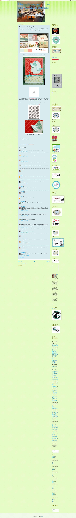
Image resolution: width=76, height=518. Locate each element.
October (53, 465)
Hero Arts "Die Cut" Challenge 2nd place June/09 (54, 425)
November (53, 456)
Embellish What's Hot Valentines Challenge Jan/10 (54, 396)
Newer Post (20, 261)
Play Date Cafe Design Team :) (55, 381)
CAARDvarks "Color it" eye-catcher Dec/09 (55, 403)
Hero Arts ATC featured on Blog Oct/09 (55, 414)
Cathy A (22, 196)
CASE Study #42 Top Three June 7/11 (54, 369)
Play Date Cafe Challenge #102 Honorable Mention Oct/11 (54, 357)
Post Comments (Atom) (24, 263)
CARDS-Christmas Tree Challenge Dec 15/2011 (55, 353)
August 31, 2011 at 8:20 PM (24, 243)
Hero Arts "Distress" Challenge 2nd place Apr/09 (54, 436)
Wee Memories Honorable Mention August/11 (54, 360)
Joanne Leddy (23, 201)
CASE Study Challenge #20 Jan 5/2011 (55, 379)
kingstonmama (23, 229)
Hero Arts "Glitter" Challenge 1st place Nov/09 (54, 406)
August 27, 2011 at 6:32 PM (24, 198)
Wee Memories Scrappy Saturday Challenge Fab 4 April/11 (55, 371)
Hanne (22, 234)
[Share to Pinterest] (33, 144)
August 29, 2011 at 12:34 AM (24, 232)
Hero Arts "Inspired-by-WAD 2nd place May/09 (55, 429)
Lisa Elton (22, 218)
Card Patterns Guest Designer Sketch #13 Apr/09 (54, 432)
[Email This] (29, 144)
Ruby (21, 246)
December (53, 457)
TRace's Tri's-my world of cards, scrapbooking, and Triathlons (35, 5)
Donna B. (22, 175)
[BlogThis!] (30, 144)
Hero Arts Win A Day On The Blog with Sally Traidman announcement (55, 401)
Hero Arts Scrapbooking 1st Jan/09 (55, 439)
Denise (22, 180)
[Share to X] (31, 144)
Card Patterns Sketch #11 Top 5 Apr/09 (55, 434)
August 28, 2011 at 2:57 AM (24, 210)
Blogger (42, 516)
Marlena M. (22, 191)
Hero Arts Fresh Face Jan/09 (54, 440)
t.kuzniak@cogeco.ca (54, 308)
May (52, 462)
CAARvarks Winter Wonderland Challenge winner (55, 419)
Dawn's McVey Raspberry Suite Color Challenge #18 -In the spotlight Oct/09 (55, 408)
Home (34, 261)
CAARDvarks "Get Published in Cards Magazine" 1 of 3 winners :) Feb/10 (54, 393)
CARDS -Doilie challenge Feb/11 (54, 376)
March (53, 461)
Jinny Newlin (22, 213)
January (53, 458)
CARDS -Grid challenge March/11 (55, 374)
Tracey (57, 274)
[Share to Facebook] (32, 144)
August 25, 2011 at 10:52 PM (24, 183)
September (53, 464)
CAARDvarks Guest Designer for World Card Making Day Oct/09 (55, 416)
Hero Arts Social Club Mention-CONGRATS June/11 (55, 367)
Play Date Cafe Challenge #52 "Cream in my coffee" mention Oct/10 (55, 390)
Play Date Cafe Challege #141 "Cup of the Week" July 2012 (55, 349)
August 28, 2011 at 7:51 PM (24, 220)
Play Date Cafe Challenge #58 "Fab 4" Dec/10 (55, 384)
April (52, 487)
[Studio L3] (57, 87)
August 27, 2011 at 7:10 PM (24, 203)
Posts (54, 450)
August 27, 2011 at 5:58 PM (24, 193)
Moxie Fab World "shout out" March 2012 (55, 351)
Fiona (21, 223)
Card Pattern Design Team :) (54, 399)
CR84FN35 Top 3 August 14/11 (54, 363)
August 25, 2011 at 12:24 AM (24, 151)
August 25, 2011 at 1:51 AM (24, 161)
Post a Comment (22, 257)
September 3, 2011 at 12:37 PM (25, 255)
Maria (22, 240)
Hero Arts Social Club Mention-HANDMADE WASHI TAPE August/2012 (55, 345)
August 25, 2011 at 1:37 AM (24, 156)
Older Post (48, 261)
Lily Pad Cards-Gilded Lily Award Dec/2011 (55, 355)
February (53, 459)
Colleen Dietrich (23, 252)
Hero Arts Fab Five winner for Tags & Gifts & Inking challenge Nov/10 (55, 386)
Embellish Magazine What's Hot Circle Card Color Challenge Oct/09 (55, 412)
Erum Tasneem (23, 206)
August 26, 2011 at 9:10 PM (24, 188)
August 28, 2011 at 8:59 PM (24, 227)
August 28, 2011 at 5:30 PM (24, 215)
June (52, 463)
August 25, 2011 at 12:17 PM (24, 167)
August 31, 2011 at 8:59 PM (24, 249)
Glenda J (22, 186)
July (52, 476)
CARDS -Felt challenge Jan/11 (55, 377)
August (53, 477)
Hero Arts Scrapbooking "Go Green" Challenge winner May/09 (55, 427)
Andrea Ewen (22, 169)
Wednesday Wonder (54, 420)
